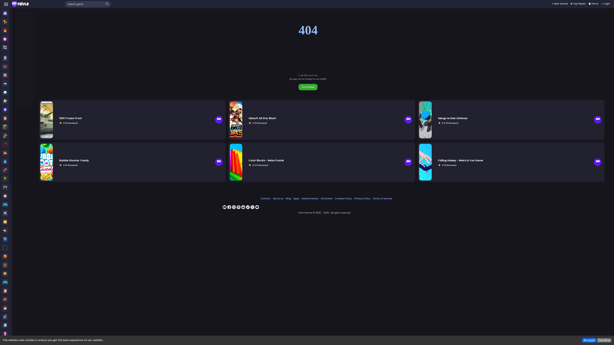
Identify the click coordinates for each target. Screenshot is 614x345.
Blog (288, 198)
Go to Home (308, 87)
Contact (266, 198)
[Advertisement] (24, 59)
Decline (604, 340)
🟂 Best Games (560, 3)
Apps (296, 198)
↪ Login (606, 3)
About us (278, 198)
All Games (327, 198)
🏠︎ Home (593, 3)
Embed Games (310, 198)
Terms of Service (382, 198)
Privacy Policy (362, 198)
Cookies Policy (343, 198)
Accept (589, 340)
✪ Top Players (578, 3)
